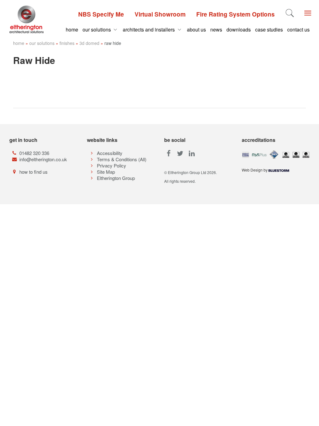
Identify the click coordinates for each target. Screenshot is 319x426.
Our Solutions (97, 29)
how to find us (33, 171)
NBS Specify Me (101, 14)
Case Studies (269, 29)
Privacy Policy (111, 165)
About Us (196, 29)
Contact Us (298, 29)
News (216, 29)
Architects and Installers (149, 29)
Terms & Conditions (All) (121, 159)
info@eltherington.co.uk (43, 159)
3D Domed (89, 43)
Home (72, 29)
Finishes (67, 43)
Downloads (238, 29)
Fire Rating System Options (235, 14)
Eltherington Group (116, 178)
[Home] (26, 19)
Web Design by (255, 169)
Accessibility (109, 153)
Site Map (106, 171)
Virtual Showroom (160, 14)
